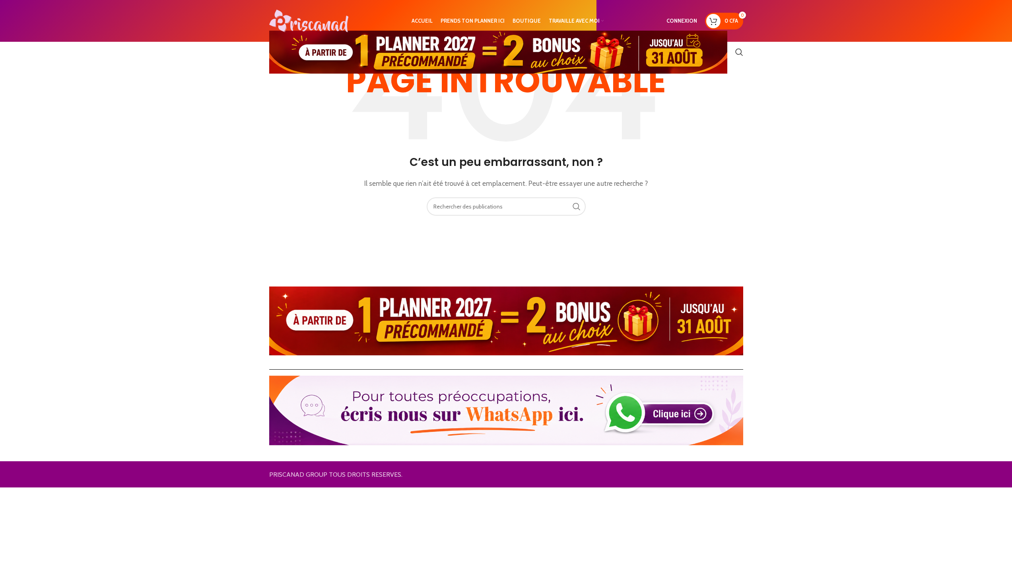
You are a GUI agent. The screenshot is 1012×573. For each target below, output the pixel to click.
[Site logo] (309, 20)
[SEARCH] (576, 206)
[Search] (739, 52)
